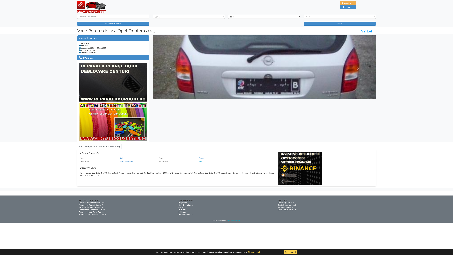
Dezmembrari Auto (185, 214)
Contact (181, 207)
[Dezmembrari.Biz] (233, 220)
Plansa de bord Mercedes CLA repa (92, 214)
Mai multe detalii (254, 252)
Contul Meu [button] (348, 7)
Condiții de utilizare (185, 205)
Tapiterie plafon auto (285, 207)
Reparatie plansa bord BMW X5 (91, 207)
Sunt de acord (290, 252)
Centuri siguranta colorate (287, 209)
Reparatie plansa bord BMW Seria (92, 202)
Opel (121, 158)
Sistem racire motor (126, 161)
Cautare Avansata (114, 23)
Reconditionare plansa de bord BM (92, 209)
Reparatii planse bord (286, 202)
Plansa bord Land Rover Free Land (92, 212)
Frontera (201, 158)
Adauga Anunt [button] (348, 3)
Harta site (182, 209)
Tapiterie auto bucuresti (287, 205)
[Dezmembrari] (91, 7)
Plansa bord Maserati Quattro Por (91, 205)
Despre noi (182, 202)
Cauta (340, 23)
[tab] (99, 147)
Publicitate (182, 212)
